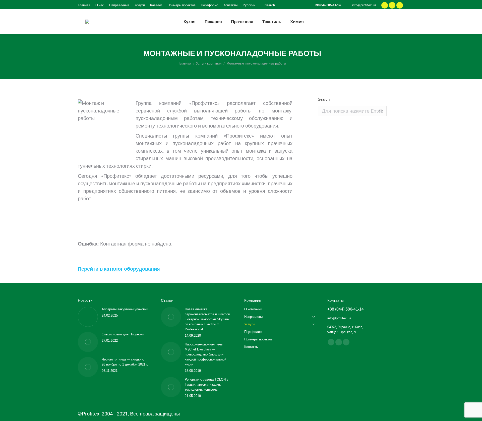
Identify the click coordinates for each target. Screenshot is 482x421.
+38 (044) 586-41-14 (345, 309)
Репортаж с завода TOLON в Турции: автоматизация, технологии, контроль (206, 384)
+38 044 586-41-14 (327, 5)
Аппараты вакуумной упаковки (125, 309)
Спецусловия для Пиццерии (123, 334)
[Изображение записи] (88, 317)
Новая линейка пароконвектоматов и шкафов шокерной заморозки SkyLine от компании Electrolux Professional (207, 319)
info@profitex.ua (364, 5)
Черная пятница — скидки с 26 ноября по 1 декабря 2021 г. (125, 361)
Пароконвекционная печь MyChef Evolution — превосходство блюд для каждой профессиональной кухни (205, 354)
